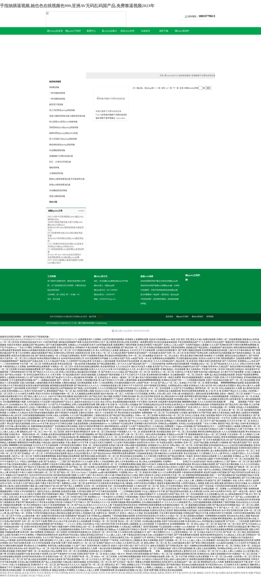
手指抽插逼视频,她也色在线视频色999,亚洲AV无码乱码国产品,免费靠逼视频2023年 (77, 5)
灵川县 (192, 573)
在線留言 (145, 31)
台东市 (46, 575)
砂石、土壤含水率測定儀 (60, 162)
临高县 (229, 573)
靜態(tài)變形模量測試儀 (59, 185)
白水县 (87, 573)
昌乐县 (121, 573)
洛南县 (153, 573)
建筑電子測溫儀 (56, 104)
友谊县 (94, 573)
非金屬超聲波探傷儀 (58, 190)
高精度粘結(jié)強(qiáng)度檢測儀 (63, 127)
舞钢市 (3, 575)
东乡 (108, 573)
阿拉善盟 (137, 573)
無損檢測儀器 (184, 75)
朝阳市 (237, 573)
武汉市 (101, 573)
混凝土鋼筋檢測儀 (57, 196)
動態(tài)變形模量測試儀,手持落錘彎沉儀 (66, 179)
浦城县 (200, 573)
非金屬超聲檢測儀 (57, 150)
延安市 (72, 573)
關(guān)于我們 (73, 31)
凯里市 (244, 573)
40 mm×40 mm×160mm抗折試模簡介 (64, 255)
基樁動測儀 (54, 87)
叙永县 (25, 573)
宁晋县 (39, 575)
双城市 (168, 573)
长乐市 (40, 573)
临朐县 (161, 573)
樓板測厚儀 (54, 167)
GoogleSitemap (101, 323)
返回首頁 (169, 316)
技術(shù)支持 (127, 31)
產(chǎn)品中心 (171, 75)
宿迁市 (79, 573)
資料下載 (163, 31)
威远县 (18, 573)
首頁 (162, 75)
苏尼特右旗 (12, 575)
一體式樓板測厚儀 (57, 93)
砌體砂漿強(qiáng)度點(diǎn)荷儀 (63, 133)
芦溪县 (257, 573)
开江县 (214, 573)
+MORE (81, 211)
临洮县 (3, 573)
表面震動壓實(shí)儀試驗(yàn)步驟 (63, 257)
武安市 (33, 573)
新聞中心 (91, 31)
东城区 (222, 573)
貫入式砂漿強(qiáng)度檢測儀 (62, 110)
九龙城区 (23, 575)
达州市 (185, 573)
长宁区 (55, 573)
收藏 (250, 573)
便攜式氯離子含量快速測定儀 (108, 111)
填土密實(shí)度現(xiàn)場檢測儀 (63, 121)
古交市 (207, 573)
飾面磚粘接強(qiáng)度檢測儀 (62, 144)
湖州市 (114, 573)
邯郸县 (146, 573)
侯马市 (10, 573)
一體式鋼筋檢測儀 (57, 99)
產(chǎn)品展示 (109, 31)
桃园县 (129, 573)
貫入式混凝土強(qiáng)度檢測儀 (63, 139)
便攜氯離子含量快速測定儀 (61, 156)
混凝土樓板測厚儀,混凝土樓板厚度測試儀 (67, 116)
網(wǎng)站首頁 (55, 31)
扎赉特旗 (63, 573)
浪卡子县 (176, 573)
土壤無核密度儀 (56, 173)
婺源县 (47, 573)
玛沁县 (32, 575)
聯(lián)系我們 (182, 31)
